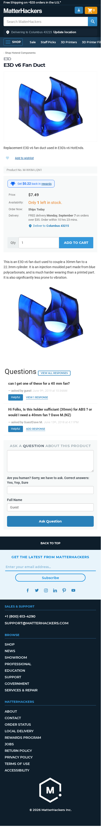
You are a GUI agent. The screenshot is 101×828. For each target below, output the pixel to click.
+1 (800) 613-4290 (20, 616)
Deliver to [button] (51, 225)
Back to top (50, 543)
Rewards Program (23, 738)
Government (17, 684)
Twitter (37, 590)
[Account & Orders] (79, 10)
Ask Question (50, 521)
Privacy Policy (19, 757)
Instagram (46, 590)
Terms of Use (17, 764)
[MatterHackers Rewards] (13, 183)
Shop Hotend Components (20, 52)
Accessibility (17, 770)
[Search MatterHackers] (92, 21)
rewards (46, 183)
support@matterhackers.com (36, 623)
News (10, 651)
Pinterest (64, 590)
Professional (18, 664)
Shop (10, 644)
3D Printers (69, 42)
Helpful (15, 397)
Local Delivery (19, 731)
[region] (50, 106)
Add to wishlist (24, 158)
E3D (7, 59)
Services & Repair (21, 690)
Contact (13, 718)
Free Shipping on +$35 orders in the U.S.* (32, 2)
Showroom (16, 657)
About (11, 711)
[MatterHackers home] (23, 11)
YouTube (73, 590)
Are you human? (48, 480)
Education (15, 670)
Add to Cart (76, 243)
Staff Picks (48, 42)
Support (13, 677)
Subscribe (50, 578)
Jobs (9, 744)
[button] (50, 32)
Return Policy (18, 751)
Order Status (18, 724)
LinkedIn (55, 590)
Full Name (14, 500)
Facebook (27, 590)
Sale (33, 42)
